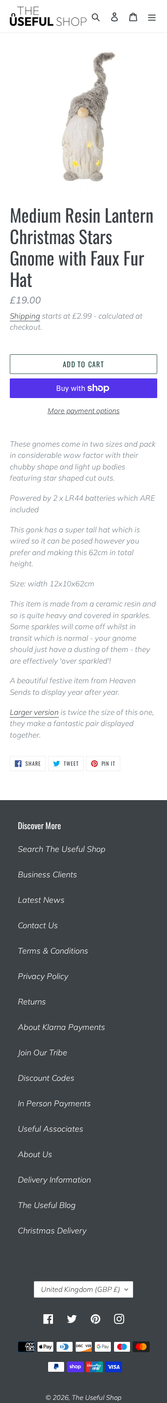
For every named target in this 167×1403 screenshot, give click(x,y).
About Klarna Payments (61, 1027)
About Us (35, 1154)
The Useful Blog (47, 1205)
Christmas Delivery (52, 1230)
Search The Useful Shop (62, 849)
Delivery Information (54, 1180)
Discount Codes (46, 1078)
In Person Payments (54, 1103)
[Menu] (152, 16)
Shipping (25, 315)
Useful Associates (50, 1129)
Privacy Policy (43, 976)
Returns (32, 1001)
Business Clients (47, 874)
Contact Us (38, 925)
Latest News (41, 900)
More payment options (84, 410)
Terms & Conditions (53, 951)
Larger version (34, 712)
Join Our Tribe (42, 1052)
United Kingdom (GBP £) (80, 1289)
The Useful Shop (97, 1397)
